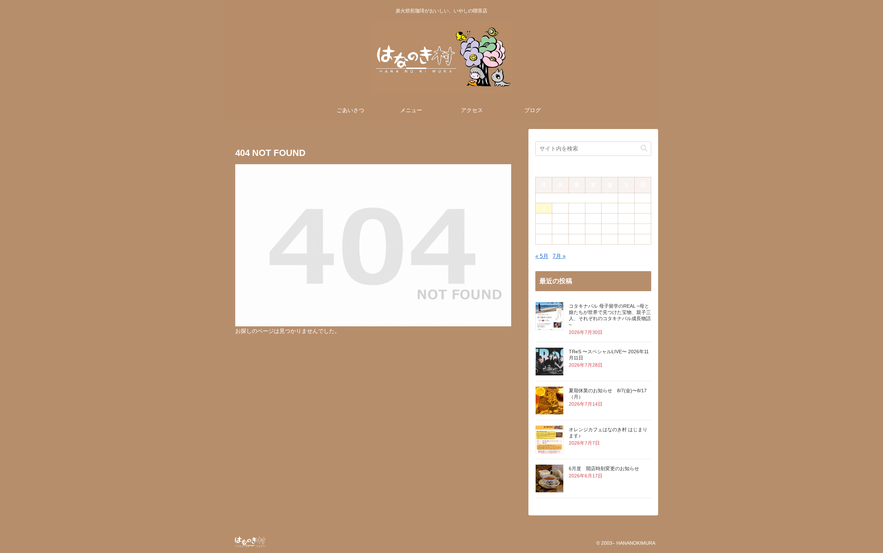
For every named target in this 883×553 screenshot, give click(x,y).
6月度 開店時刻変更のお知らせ (604, 468)
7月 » (559, 256)
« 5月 (541, 256)
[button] (644, 148)
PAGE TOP (857, 530)
